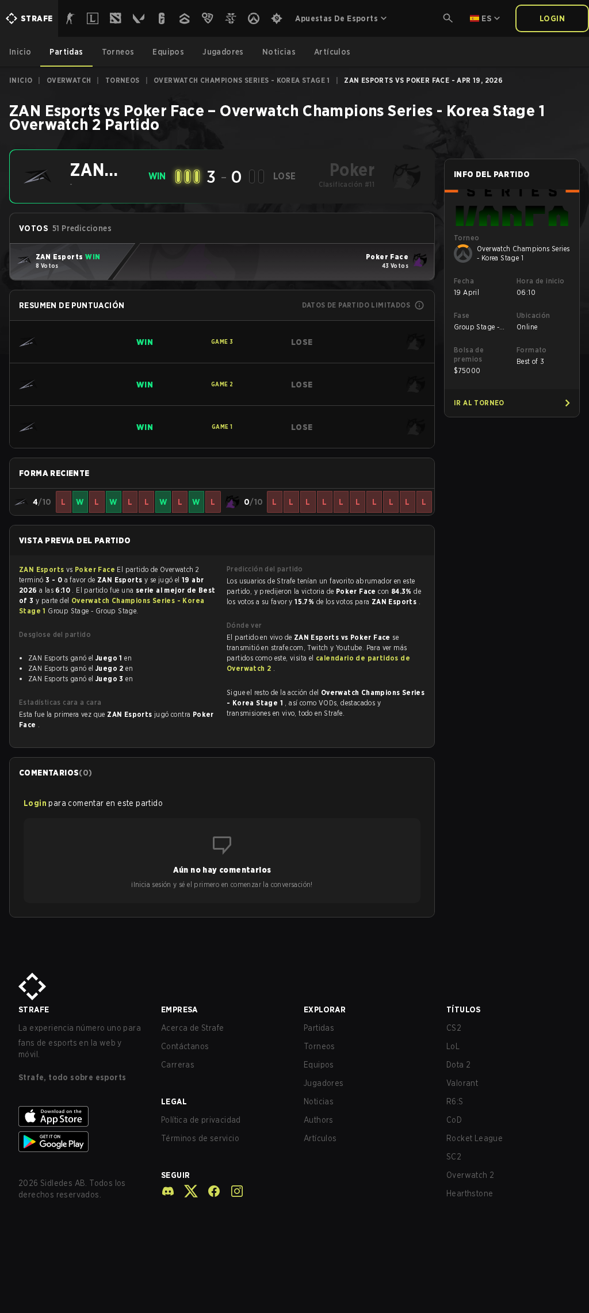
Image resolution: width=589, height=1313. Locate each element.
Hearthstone (469, 1193)
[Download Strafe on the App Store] (80, 1116)
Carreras (177, 1064)
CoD (454, 1119)
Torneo (466, 237)
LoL (453, 1046)
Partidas (319, 1027)
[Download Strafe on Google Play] (80, 1141)
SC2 (453, 1156)
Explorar (325, 1009)
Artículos (320, 1138)
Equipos (319, 1064)
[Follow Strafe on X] (186, 1191)
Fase (462, 315)
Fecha (464, 281)
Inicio (20, 80)
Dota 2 (458, 1064)
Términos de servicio (200, 1138)
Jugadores (324, 1083)
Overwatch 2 (470, 1175)
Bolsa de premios (469, 354)
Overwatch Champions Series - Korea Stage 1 (242, 80)
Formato (532, 349)
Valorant (462, 1083)
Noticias (319, 1101)
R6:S (455, 1101)
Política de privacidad (201, 1119)
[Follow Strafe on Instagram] (232, 1191)
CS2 (453, 1027)
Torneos (122, 80)
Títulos (463, 1009)
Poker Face (96, 569)
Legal (174, 1101)
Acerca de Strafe (192, 1027)
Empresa (179, 1009)
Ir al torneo (479, 402)
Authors (319, 1119)
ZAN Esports (42, 569)
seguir (175, 1175)
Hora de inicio (541, 281)
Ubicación (533, 315)
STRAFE (33, 1009)
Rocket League (474, 1138)
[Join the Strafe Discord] (168, 1191)
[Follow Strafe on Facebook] (209, 1191)
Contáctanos (185, 1046)
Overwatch (69, 80)
